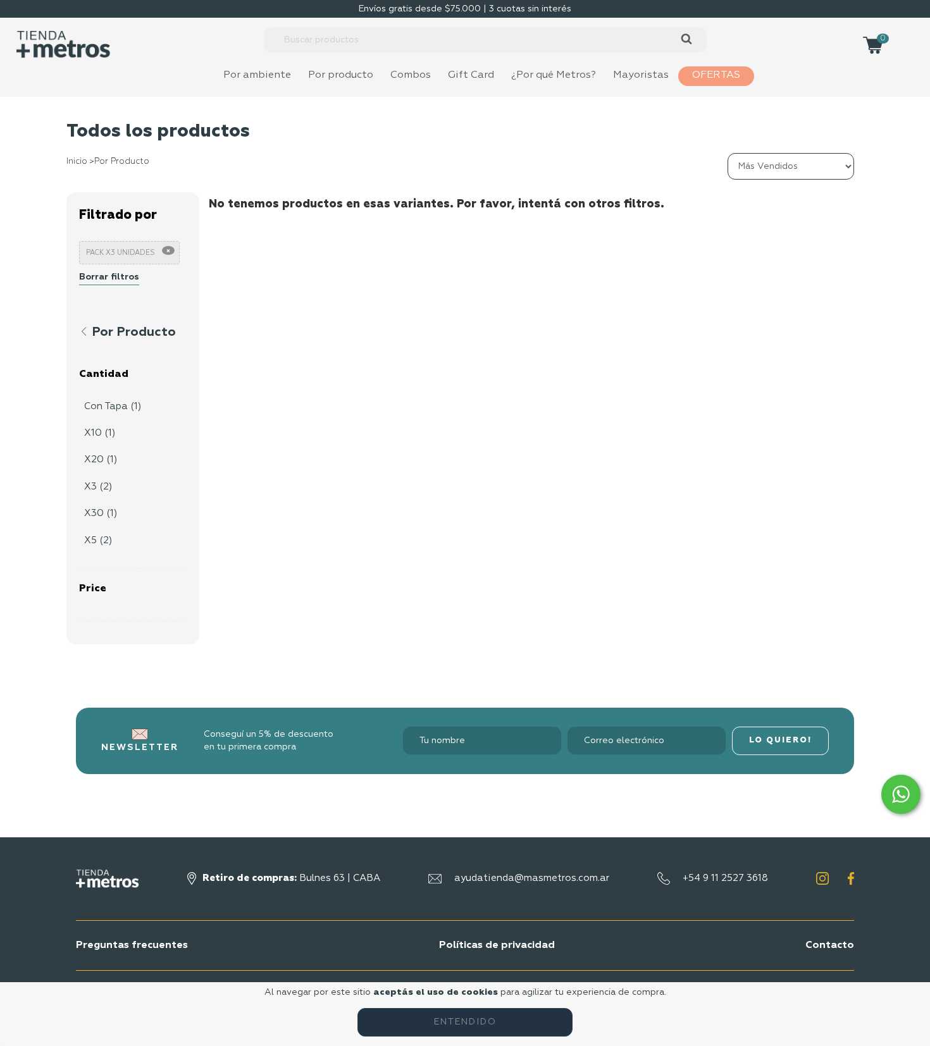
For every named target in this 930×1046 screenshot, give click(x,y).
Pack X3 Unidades (120, 252)
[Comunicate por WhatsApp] (901, 794)
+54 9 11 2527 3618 (725, 878)
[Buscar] (686, 39)
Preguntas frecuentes (132, 945)
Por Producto (121, 161)
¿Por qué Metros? (553, 75)
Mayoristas (641, 75)
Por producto (340, 75)
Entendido (465, 1022)
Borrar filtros (109, 277)
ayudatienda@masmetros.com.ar (531, 878)
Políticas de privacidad (497, 945)
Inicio (76, 161)
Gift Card (471, 75)
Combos (410, 75)
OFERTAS (716, 75)
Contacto (829, 945)
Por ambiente (257, 75)
